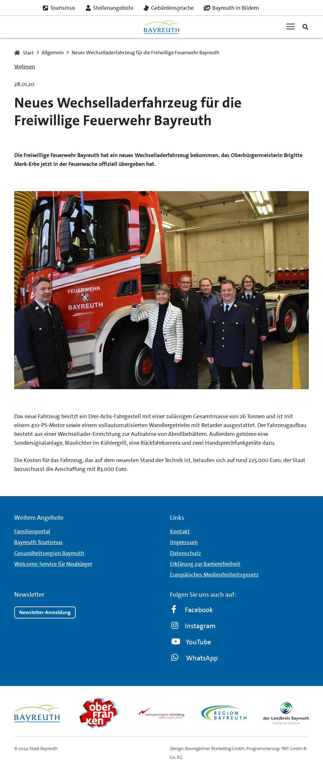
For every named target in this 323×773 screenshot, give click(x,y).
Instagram (200, 625)
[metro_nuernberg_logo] (161, 713)
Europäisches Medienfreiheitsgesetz (214, 574)
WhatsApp (202, 658)
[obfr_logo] (99, 713)
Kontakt (180, 531)
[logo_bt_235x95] (161, 27)
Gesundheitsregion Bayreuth (49, 553)
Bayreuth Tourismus (38, 542)
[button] (305, 27)
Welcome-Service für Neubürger (53, 564)
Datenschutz (185, 553)
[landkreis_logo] (286, 713)
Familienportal (32, 531)
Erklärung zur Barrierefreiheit (205, 564)
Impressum (184, 542)
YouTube (198, 642)
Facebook (199, 609)
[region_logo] (224, 713)
